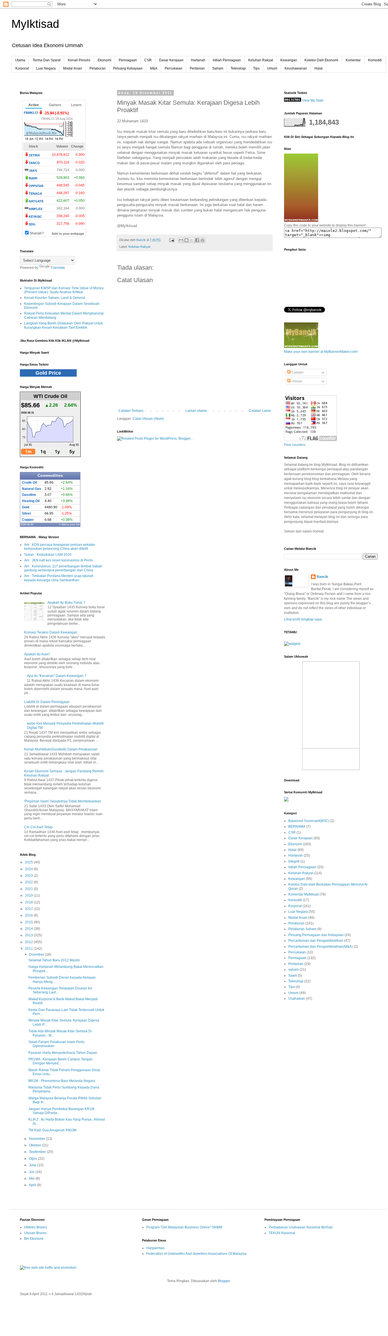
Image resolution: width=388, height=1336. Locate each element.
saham (293, 970)
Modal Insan (72, 68)
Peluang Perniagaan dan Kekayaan (316, 935)
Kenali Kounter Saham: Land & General (54, 298)
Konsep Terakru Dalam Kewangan (50, 632)
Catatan (297, 372)
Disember (37, 955)
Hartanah (198, 60)
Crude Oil (29, 483)
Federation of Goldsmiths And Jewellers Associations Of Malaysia (196, 1254)
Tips (256, 68)
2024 (29, 869)
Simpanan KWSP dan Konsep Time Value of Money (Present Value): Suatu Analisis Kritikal (64, 290)
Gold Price (48, 373)
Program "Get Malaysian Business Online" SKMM (184, 1227)
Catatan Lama (260, 411)
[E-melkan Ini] (181, 240)
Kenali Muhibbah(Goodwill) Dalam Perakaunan (60, 749)
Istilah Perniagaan (227, 60)
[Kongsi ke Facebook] (197, 240)
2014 (29, 929)
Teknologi (238, 68)
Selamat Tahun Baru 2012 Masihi (54, 960)
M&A (153, 68)
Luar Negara (46, 68)
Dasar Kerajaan (171, 60)
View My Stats (313, 100)
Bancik (322, 577)
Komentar (353, 60)
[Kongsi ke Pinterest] (202, 240)
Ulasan (297, 381)
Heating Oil (30, 501)
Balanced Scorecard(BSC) (308, 821)
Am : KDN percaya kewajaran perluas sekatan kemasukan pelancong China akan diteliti (59, 547)
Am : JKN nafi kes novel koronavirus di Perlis (58, 560)
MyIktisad (35, 24)
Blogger (224, 1281)
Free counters (294, 445)
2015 (29, 922)
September (38, 1152)
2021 (29, 889)
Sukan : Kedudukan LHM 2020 (48, 555)
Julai (33, 1165)
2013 (29, 935)
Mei (32, 1178)
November (37, 1139)
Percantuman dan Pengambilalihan (315, 941)
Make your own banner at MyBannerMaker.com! (321, 352)
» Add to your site (69, 524)
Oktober (35, 1145)
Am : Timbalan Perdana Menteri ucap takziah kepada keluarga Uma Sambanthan (58, 578)
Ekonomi (104, 60)
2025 (29, 862)
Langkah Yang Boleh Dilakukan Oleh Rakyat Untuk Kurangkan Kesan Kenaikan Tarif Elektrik (63, 325)
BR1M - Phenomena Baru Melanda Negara (61, 1081)
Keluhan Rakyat (260, 60)
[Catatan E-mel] (171, 240)
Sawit (292, 976)
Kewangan (288, 60)
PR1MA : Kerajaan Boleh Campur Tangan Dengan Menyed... (60, 1061)
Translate (58, 268)
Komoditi (375, 60)
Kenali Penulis (79, 60)
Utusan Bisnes (35, 1233)
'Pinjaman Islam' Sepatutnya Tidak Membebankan (62, 801)
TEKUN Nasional (282, 1233)
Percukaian (173, 68)
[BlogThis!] (186, 240)
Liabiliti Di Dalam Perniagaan (47, 702)
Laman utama (196, 411)
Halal (318, 68)
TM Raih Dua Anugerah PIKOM (52, 1130)
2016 (29, 915)
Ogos (33, 1159)
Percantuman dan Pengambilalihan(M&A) (320, 947)
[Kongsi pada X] (192, 240)
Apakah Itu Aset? (37, 654)
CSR (148, 60)
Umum (272, 68)
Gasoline (29, 495)
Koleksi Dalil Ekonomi (321, 60)
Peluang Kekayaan (128, 68)
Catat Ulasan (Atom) (148, 419)
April (33, 1185)
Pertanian (197, 68)
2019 (29, 895)
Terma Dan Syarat (47, 60)
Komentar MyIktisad (303, 894)
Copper (28, 520)
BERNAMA (296, 827)
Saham (217, 68)
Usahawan (296, 999)
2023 (29, 876)
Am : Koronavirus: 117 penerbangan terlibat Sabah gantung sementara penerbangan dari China (63, 568)
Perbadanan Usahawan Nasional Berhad (301, 1227)
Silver (26, 513)
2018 (29, 902)
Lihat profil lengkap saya (303, 619)
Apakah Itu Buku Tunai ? (66, 603)
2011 (29, 949)
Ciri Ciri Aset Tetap (38, 827)
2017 (29, 909)
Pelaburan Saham (302, 929)
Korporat (22, 68)
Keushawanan (296, 68)
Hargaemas (155, 1248)
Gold (25, 507)
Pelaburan (97, 68)
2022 (29, 882)
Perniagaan (128, 60)
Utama (20, 60)
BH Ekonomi (33, 1239)
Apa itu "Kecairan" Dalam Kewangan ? (56, 676)
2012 (29, 942)
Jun (32, 1172)
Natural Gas (31, 489)
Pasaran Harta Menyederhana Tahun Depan (62, 1053)
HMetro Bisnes (35, 1227)
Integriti (294, 861)
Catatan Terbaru (130, 411)
